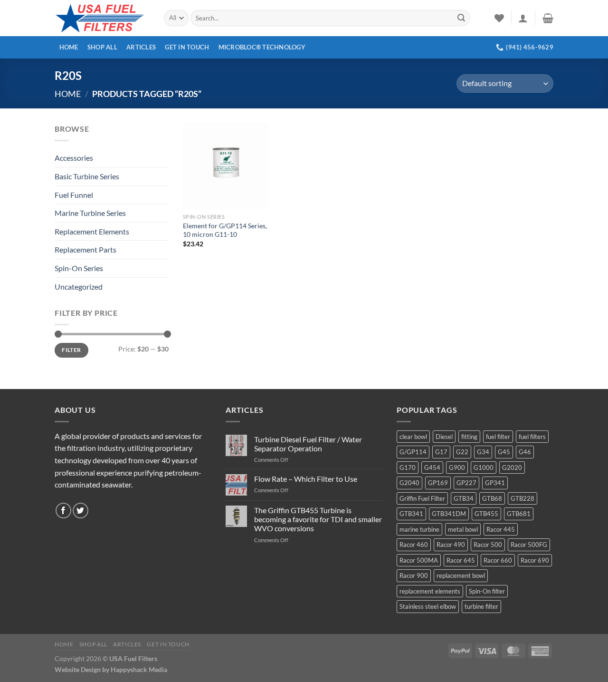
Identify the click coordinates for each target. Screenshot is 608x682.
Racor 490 (451, 544)
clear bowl (413, 436)
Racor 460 (413, 544)
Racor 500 (488, 544)
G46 (525, 452)
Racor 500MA (418, 560)
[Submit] (461, 18)
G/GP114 (413, 452)
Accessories (74, 157)
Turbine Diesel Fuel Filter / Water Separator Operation (308, 444)
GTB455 (486, 513)
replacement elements (429, 591)
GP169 (438, 483)
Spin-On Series (79, 268)
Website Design (78, 669)
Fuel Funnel (74, 194)
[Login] (523, 18)
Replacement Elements (92, 231)
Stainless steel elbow (427, 606)
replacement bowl (461, 575)
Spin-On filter (487, 591)
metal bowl (463, 529)
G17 (441, 452)
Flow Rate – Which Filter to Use (305, 478)
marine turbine (419, 529)
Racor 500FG (529, 544)
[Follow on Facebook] (63, 510)
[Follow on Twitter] (80, 510)
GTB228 (522, 498)
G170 (407, 467)
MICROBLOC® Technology (261, 47)
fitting (469, 436)
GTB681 (519, 513)
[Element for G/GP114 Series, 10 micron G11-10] (225, 165)
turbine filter (481, 606)
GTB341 (411, 513)
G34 (483, 452)
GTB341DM (449, 513)
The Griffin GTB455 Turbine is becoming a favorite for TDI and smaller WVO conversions (318, 519)
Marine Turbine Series (90, 212)
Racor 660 (498, 560)
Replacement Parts (85, 249)
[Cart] (547, 18)
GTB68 (492, 498)
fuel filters (532, 436)
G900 (457, 467)
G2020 (512, 467)
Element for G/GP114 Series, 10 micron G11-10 (225, 230)
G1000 (484, 467)
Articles (141, 47)
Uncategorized (79, 286)
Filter (71, 349)
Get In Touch (187, 47)
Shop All (102, 47)
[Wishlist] (499, 18)
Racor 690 (535, 560)
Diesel (444, 436)
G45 (504, 452)
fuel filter (498, 436)
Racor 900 (413, 575)
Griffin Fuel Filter (422, 498)
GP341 (495, 483)
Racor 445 (500, 529)
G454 (432, 467)
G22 (462, 452)
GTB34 (464, 498)
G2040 (409, 483)
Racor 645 (460, 560)
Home (68, 47)
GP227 (466, 483)
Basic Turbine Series (87, 176)
